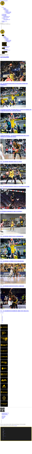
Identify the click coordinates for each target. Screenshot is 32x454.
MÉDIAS (3, 48)
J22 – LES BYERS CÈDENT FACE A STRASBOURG (11, 236)
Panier (3, 418)
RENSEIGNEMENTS (5, 414)
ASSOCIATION (4, 14)
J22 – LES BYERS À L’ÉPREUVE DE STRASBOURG (12, 261)
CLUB (3, 7)
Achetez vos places (4, 51)
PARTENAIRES (4, 15)
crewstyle (15, 425)
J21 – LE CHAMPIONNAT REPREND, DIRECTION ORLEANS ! (14, 310)
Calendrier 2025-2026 (8, 40)
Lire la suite (1, 86)
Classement (6, 39)
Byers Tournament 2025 (7, 19)
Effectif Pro (6, 10)
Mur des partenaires (6, 17)
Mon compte (3, 416)
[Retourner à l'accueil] (2, 33)
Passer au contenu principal (4, 0)
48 (2, 319)
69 (2, 322)
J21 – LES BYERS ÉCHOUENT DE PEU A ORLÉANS (12, 286)
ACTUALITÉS (4, 57)
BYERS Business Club (7, 16)
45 (2, 317)
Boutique (3, 21)
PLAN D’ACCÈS (4, 413)
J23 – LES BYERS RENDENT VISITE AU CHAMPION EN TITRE (14, 186)
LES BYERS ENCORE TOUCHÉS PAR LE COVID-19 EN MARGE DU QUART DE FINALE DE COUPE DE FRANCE (15, 110)
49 (2, 320)
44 (2, 316)
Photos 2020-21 (6, 18)
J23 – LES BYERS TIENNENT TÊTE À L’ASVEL (11, 161)
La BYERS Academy (8, 12)
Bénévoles (5, 8)
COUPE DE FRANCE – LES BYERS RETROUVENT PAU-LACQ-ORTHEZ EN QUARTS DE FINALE (14, 136)
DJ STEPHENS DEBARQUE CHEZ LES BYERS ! (11, 211)
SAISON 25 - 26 (6, 9)
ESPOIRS (8, 13)
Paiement (3, 417)
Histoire (5, 36)
